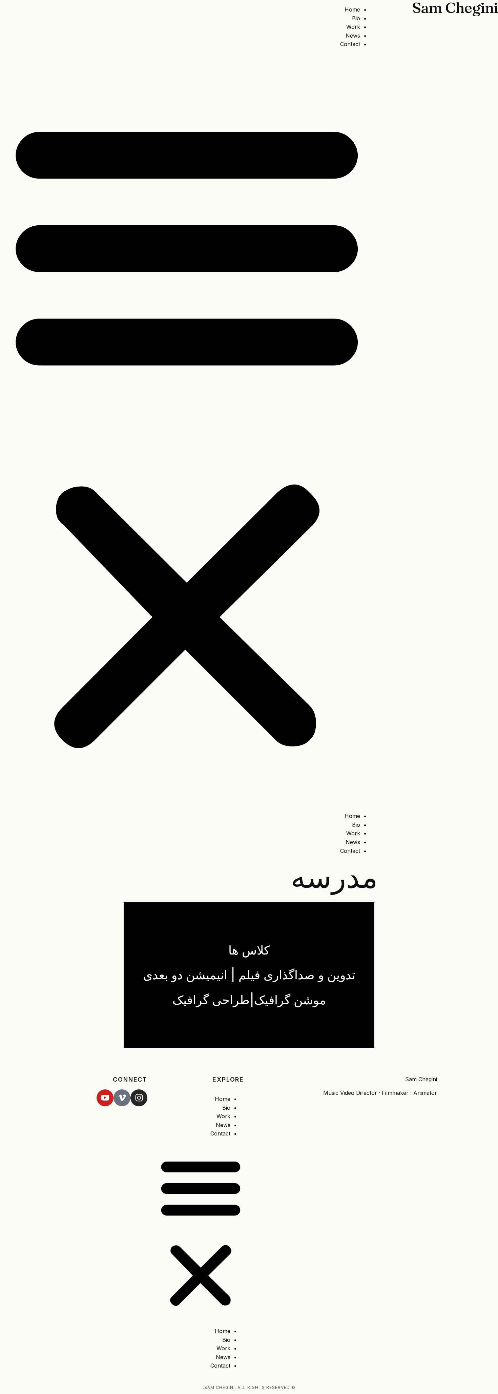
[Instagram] (138, 1097)
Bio (356, 18)
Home (352, 9)
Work (353, 26)
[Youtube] (105, 1097)
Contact (350, 44)
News (353, 35)
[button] (187, 430)
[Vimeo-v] (121, 1097)
